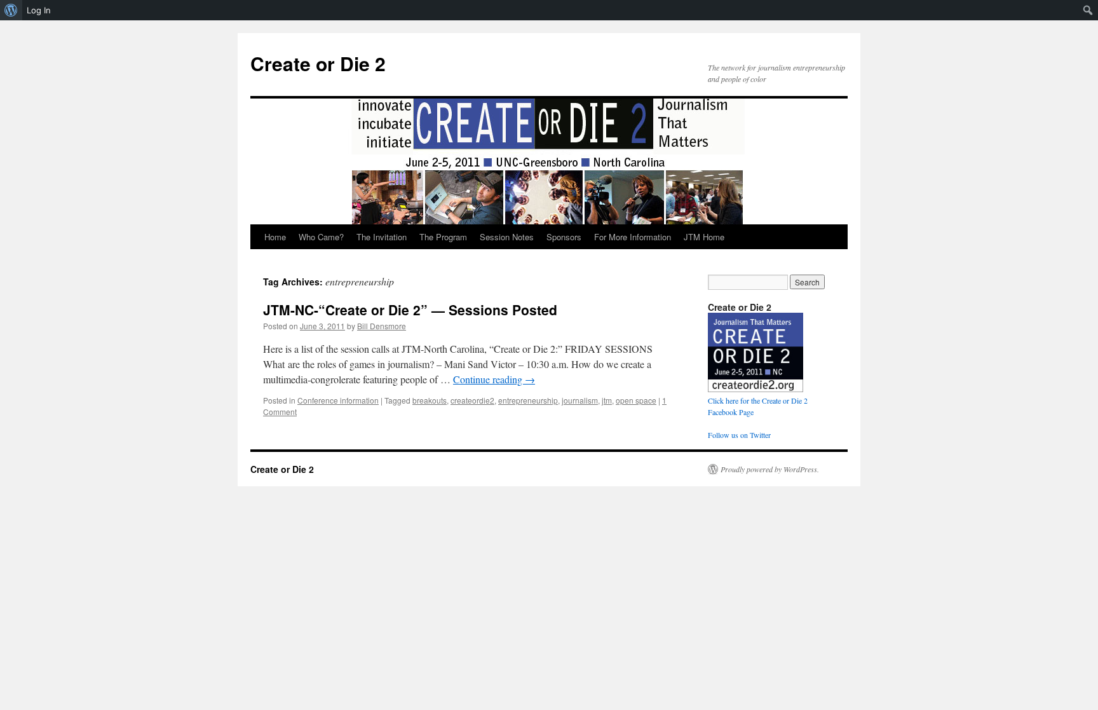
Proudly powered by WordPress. (770, 469)
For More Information (632, 237)
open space (636, 400)
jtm (607, 400)
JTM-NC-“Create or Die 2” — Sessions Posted (410, 309)
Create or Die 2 (318, 63)
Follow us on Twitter (739, 435)
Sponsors (563, 237)
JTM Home (704, 237)
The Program (443, 237)
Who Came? (321, 237)
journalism (580, 400)
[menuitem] (11, 10)
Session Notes (507, 237)
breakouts (429, 400)
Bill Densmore (381, 325)
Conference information (338, 400)
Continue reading (494, 379)
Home (275, 237)
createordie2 (472, 400)
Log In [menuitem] (39, 10)
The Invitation (381, 237)
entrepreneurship (528, 400)
